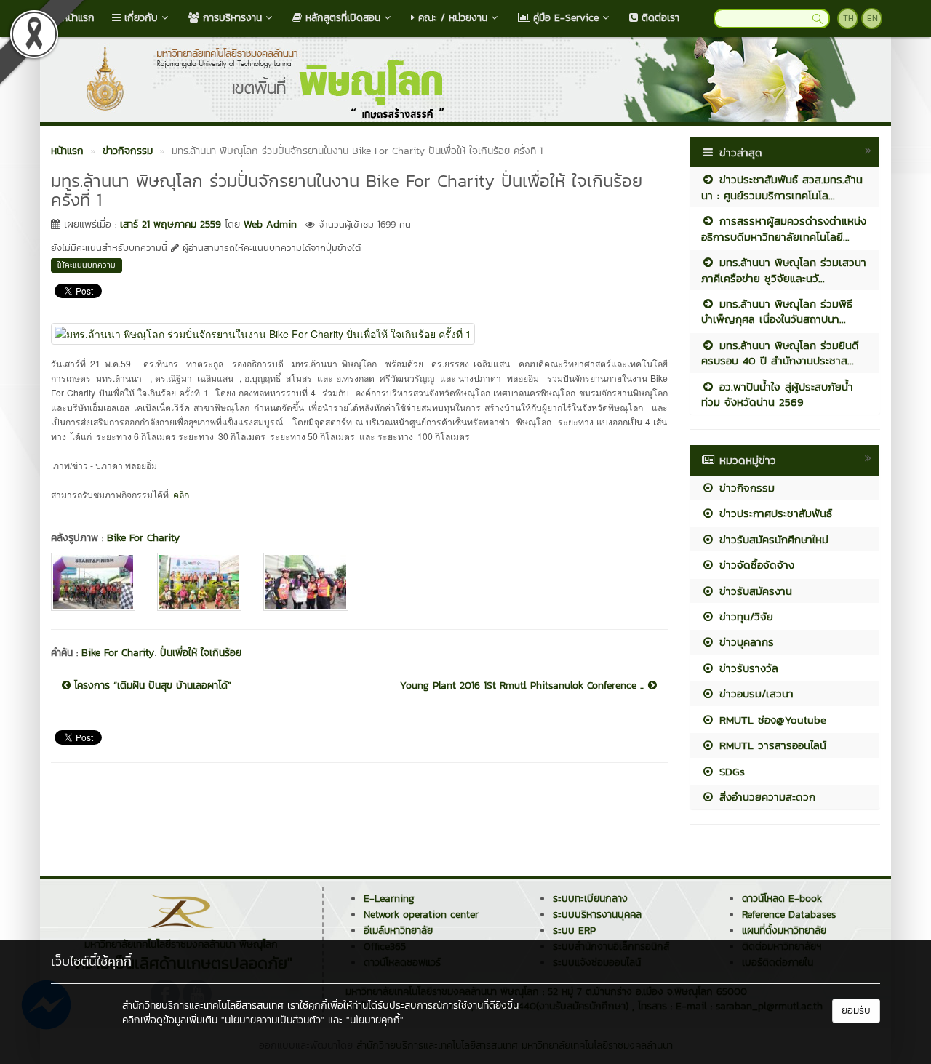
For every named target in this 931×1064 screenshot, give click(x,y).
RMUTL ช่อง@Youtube (770, 719)
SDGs (730, 771)
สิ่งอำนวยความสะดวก (765, 796)
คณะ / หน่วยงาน (451, 17)
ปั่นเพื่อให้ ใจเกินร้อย (200, 652)
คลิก (181, 494)
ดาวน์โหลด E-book (782, 898)
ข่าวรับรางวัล (746, 668)
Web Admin (270, 224)
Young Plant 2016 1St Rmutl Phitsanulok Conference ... (524, 686)
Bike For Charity (143, 537)
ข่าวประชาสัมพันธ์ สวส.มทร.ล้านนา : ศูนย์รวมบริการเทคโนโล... (782, 187)
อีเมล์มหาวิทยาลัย (398, 930)
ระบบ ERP (574, 930)
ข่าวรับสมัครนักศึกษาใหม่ (771, 539)
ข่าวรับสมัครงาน (753, 591)
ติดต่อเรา (658, 17)
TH (848, 18)
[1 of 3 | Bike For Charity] (93, 581)
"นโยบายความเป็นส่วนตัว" (272, 1020)
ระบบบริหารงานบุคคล (597, 914)
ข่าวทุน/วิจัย (744, 616)
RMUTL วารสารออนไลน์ (770, 745)
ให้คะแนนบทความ (86, 265)
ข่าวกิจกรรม (745, 487)
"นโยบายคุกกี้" (375, 1020)
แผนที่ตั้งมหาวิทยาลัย (784, 930)
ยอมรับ (856, 1010)
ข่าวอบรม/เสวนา (754, 693)
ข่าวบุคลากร (744, 641)
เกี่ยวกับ (139, 17)
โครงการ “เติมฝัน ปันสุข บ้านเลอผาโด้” (151, 686)
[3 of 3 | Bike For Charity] (305, 581)
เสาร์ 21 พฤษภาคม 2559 (170, 224)
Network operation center (421, 914)
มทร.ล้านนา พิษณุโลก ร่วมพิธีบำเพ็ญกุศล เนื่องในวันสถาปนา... (776, 311)
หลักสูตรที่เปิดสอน (341, 17)
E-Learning (389, 898)
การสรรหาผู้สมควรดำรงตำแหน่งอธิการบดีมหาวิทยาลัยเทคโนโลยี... (783, 228)
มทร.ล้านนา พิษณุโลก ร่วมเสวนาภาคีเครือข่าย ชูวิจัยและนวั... (783, 270)
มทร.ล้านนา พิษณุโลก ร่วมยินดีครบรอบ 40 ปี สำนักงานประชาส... (780, 353)
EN (872, 18)
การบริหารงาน (230, 17)
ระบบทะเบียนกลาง (590, 898)
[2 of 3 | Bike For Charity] (199, 581)
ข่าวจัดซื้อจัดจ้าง (754, 564)
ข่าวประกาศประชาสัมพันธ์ (773, 513)
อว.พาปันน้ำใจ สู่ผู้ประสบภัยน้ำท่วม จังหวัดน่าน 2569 (777, 394)
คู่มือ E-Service (564, 17)
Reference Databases (789, 914)
